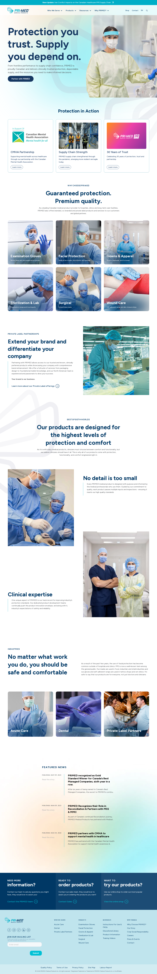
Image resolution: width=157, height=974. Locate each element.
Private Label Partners (63, 932)
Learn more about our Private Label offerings (33, 386)
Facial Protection (85, 928)
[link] (35, 386)
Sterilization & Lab (85, 935)
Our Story (131, 928)
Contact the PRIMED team (20, 902)
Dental (57, 928)
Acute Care (59, 924)
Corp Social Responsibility (137, 932)
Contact (135, 10)
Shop (127, 10)
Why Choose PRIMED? (136, 924)
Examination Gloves (86, 924)
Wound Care (83, 943)
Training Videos (109, 938)
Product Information (111, 934)
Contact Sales (65, 902)
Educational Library (110, 931)
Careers (130, 935)
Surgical (81, 939)
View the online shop (113, 902)
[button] (55, 10)
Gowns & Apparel (85, 932)
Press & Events (133, 939)
